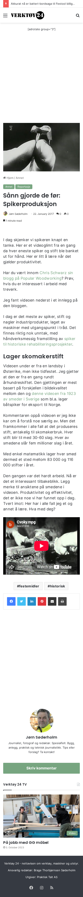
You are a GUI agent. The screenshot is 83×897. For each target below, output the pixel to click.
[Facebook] (11, 601)
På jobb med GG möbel (26, 842)
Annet (20, 177)
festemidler (29, 586)
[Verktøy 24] (28, 15)
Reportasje (23, 186)
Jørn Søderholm (18, 213)
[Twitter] (21, 601)
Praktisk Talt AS (47, 877)
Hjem (9, 177)
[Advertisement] (41, 79)
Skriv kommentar (41, 768)
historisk (57, 586)
